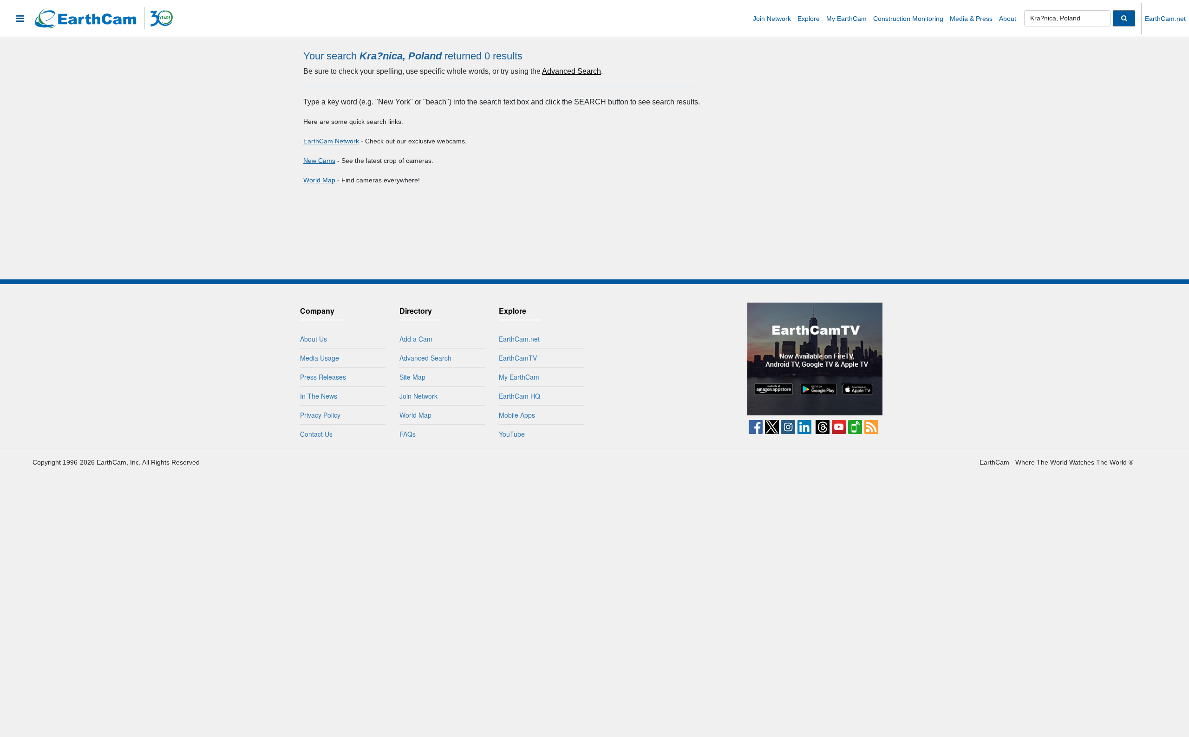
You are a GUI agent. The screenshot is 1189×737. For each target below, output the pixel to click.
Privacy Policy (320, 415)
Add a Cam (415, 338)
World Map (319, 180)
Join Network (772, 18)
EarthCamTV (518, 357)
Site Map (412, 376)
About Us (313, 338)
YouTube (512, 434)
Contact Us (316, 434)
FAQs (407, 434)
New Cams (319, 160)
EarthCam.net (1165, 18)
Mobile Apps (517, 415)
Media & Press (971, 18)
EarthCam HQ (519, 396)
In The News (318, 396)
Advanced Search (571, 71)
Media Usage (319, 357)
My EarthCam (846, 18)
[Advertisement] (668, 361)
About (1007, 18)
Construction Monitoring (908, 18)
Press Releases (323, 376)
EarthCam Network (331, 141)
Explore (808, 18)
